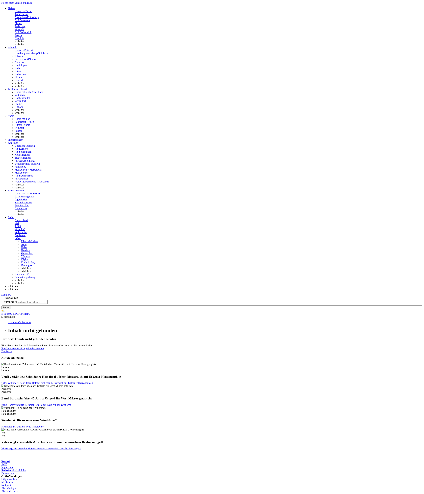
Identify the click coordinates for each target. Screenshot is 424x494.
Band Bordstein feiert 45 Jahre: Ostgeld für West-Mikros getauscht (36, 404)
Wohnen (25, 256)
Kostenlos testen (23, 202)
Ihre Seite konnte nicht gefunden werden (22, 348)
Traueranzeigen (23, 157)
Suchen (6, 307)
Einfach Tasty (28, 262)
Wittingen (20, 95)
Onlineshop (21, 208)
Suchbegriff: (10, 301)
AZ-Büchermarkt (24, 175)
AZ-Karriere (21, 148)
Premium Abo (22, 205)
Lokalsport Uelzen (24, 121)
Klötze (18, 71)
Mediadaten (7, 482)
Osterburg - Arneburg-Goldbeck (31, 53)
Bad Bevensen (22, 20)
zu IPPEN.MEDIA (20, 313)
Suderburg (20, 26)
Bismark (19, 80)
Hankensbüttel (22, 98)
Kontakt (5, 461)
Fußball (19, 130)
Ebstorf (18, 23)
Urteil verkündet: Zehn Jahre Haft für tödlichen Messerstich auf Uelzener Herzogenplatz (47, 383)
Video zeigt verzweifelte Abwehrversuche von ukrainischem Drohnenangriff (41, 448)
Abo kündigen (8, 488)
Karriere (25, 250)
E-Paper (5, 313)
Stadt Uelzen (21, 14)
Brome (18, 104)
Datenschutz (7, 473)
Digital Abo (21, 199)
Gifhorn (19, 107)
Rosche (18, 35)
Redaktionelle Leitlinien (13, 470)
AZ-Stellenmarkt (23, 151)
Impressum (7, 467)
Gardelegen (21, 65)
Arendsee (20, 62)
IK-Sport (19, 127)
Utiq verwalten (9, 479)
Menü (4, 294)
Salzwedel (20, 56)
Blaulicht (19, 38)
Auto (23, 244)
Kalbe (18, 68)
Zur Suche (6, 351)
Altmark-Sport (22, 124)
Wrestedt (19, 29)
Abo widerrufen (9, 491)
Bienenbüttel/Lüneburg (27, 17)
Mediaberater (21, 172)
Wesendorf (20, 101)
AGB (4, 464)
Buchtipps (26, 265)
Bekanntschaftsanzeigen (27, 163)
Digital (24, 259)
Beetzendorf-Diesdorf (26, 59)
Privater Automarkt (24, 160)
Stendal (18, 77)
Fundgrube (20, 166)
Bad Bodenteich (23, 32)
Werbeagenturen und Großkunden (32, 181)
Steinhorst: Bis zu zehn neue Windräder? (22, 426)
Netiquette (6, 485)
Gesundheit (27, 253)
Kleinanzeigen (22, 154)
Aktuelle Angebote (24, 196)
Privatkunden (21, 178)
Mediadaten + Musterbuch (28, 169)
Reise (24, 247)
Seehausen (20, 74)
